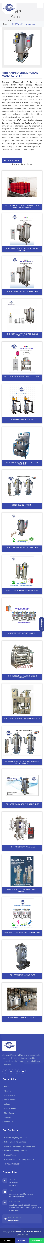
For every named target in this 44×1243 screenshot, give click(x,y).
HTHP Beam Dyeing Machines (22, 975)
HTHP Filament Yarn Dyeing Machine (18, 1159)
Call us (8, 1240)
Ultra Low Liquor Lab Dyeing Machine (22, 377)
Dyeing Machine (9, 1155)
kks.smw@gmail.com (16, 1196)
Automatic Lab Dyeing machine (22, 633)
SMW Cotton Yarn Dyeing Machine (22, 590)
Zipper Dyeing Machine (22, 505)
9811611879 (13, 1183)
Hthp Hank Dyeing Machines (22, 847)
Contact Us (7, 1121)
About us (6, 1091)
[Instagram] (17, 1071)
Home (5, 1086)
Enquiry (23, 1240)
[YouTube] (23, 1071)
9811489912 (13, 1185)
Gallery (6, 1104)
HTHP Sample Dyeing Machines (22, 1018)
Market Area (8, 1112)
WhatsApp (37, 1240)
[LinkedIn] (11, 1071)
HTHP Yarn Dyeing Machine (14, 1137)
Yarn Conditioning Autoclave (14, 1150)
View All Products (11, 1163)
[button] (40, 5)
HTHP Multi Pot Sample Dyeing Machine (22, 932)
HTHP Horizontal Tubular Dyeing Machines (22, 677)
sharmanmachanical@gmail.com (21, 1194)
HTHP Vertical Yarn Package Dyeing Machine (22, 335)
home (4, 24)
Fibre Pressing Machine (22, 419)
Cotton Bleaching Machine (14, 1141)
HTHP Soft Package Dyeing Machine (22, 291)
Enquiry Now (12, 160)
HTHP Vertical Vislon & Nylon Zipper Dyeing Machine (22, 762)
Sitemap (6, 1117)
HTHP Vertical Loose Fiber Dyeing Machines (22, 890)
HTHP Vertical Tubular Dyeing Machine (22, 718)
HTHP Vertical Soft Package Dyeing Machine (22, 249)
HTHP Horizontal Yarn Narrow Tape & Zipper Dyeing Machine (22, 207)
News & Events (9, 1108)
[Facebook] (4, 1071)
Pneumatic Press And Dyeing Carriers (18, 1146)
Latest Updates (9, 1099)
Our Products (8, 1095)
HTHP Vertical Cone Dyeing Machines (22, 804)
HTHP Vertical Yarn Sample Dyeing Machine (22, 463)
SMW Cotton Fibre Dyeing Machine (22, 547)
